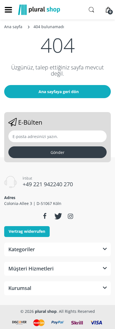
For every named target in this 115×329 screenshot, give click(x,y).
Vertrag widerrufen (27, 231)
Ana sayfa (13, 26)
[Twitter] (57, 216)
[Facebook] (45, 216)
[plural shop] (39, 9)
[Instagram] (70, 216)
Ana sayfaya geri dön (59, 91)
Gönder (57, 152)
